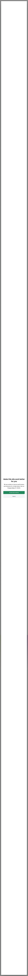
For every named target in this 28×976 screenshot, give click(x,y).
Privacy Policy (11, 488)
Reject (14, 496)
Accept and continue (14, 492)
